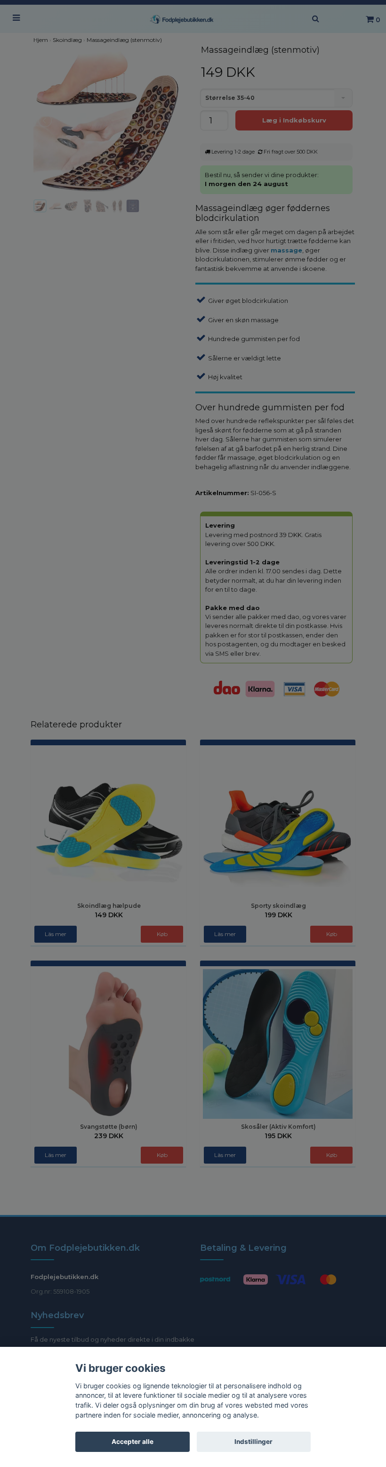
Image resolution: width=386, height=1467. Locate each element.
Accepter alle (132, 1441)
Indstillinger (253, 1441)
